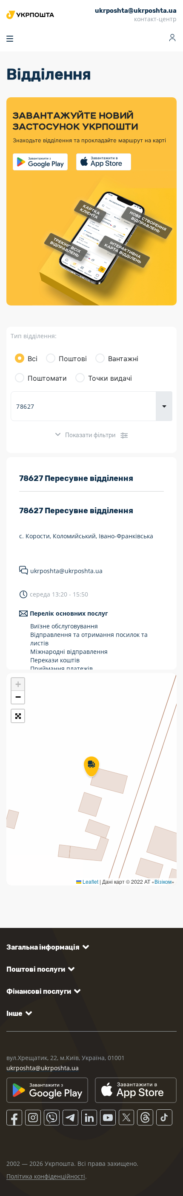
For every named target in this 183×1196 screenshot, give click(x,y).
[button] (91, 767)
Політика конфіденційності (45, 1176)
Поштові (73, 358)
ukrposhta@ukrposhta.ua (66, 571)
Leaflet (89, 881)
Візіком (163, 881)
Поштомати (47, 378)
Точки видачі (110, 378)
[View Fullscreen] (17, 716)
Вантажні (123, 358)
